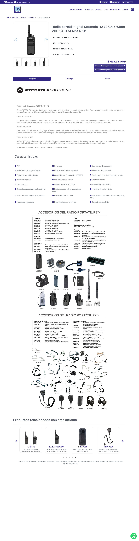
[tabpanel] (31, 441)
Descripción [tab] (32, 79)
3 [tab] (69, 457)
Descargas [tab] (69, 79)
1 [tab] (63, 457)
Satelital (125, 9)
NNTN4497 (108, 447)
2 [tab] (66, 457)
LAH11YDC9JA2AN (31, 447)
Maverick (98, 9)
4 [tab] (73, 457)
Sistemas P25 (88, 9)
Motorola (14, 17)
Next (123, 441)
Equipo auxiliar (115, 9)
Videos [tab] (107, 79)
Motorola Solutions (76, 9)
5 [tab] (76, 457)
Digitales (23, 17)
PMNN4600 (57, 447)
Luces (106, 9)
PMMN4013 (82, 447)
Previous (16, 441)
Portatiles (31, 17)
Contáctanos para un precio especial (110, 66)
